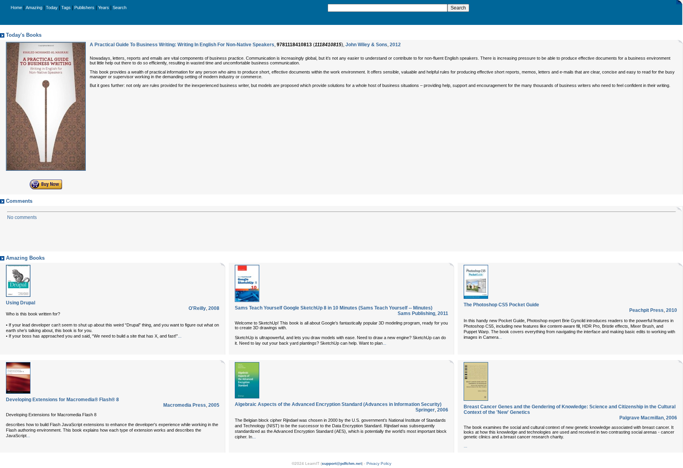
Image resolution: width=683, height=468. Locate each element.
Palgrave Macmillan (641, 418)
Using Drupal (20, 303)
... (179, 336)
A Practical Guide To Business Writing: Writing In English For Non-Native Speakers (182, 44)
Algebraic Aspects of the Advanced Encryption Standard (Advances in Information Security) (338, 404)
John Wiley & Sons (366, 44)
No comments (22, 217)
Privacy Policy (378, 463)
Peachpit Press (646, 310)
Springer (425, 410)
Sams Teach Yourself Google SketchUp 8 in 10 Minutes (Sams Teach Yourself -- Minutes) (333, 308)
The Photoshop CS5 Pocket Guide (501, 305)
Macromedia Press (184, 405)
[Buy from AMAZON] (46, 188)
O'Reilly (197, 308)
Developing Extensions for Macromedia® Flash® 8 (62, 399)
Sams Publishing (416, 313)
